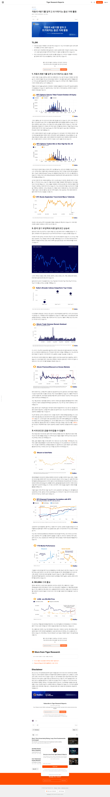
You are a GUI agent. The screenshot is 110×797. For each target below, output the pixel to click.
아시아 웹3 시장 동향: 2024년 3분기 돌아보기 (46, 661)
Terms (59, 788)
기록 (68, 441)
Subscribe (99, 2)
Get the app (61, 791)
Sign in (106, 2)
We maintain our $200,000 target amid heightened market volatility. (47, 741)
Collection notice (64, 788)
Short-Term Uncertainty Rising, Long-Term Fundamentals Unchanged (48, 739)
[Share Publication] (94, 2)
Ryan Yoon (44, 743)
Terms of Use (61, 769)
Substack (49, 794)
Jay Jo (49, 743)
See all (34, 769)
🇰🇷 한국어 (34, 7)
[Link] (30, 42)
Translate (34, 9)
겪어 (33, 418)
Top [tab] (33, 734)
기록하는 (75, 422)
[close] (67, 749)
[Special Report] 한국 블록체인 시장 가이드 (46, 663)
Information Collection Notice (54, 770)
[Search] (91, 2)
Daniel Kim (39, 743)
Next (74, 729)
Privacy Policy (64, 770)
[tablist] (35, 735)
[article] (55, 741)
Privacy (55, 788)
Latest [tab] (36, 734)
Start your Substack (51, 791)
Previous (37, 729)
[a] (73, 741)
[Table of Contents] (1, 398)
